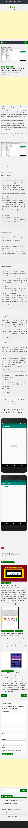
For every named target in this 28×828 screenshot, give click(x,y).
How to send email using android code (12, 800)
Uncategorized (18, 631)
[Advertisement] (14, 25)
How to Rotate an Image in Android (11, 813)
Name (4, 727)
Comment (5, 711)
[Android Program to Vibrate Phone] (14, 618)
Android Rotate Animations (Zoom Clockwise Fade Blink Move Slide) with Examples (14, 808)
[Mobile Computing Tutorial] (14, 573)
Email (4, 733)
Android (3, 66)
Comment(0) (5, 74)
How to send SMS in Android (9, 803)
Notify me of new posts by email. (12, 751)
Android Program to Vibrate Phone (13, 633)
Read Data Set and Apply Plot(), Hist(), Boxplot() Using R (24, 695)
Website (4, 739)
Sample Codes (10, 66)
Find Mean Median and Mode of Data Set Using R (5, 695)
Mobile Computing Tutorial (10, 585)
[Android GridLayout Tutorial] (14, 660)
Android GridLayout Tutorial (10, 673)
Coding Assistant (16, 72)
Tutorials (9, 583)
